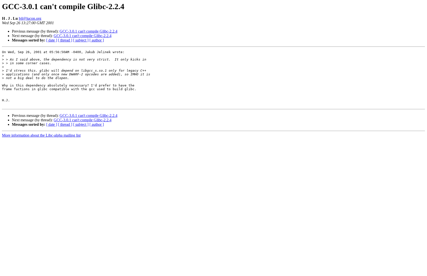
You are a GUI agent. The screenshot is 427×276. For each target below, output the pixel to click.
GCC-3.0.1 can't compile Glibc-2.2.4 (88, 31)
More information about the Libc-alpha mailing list (41, 135)
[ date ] (51, 40)
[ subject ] (80, 40)
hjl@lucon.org (30, 18)
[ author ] (96, 40)
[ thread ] (65, 40)
